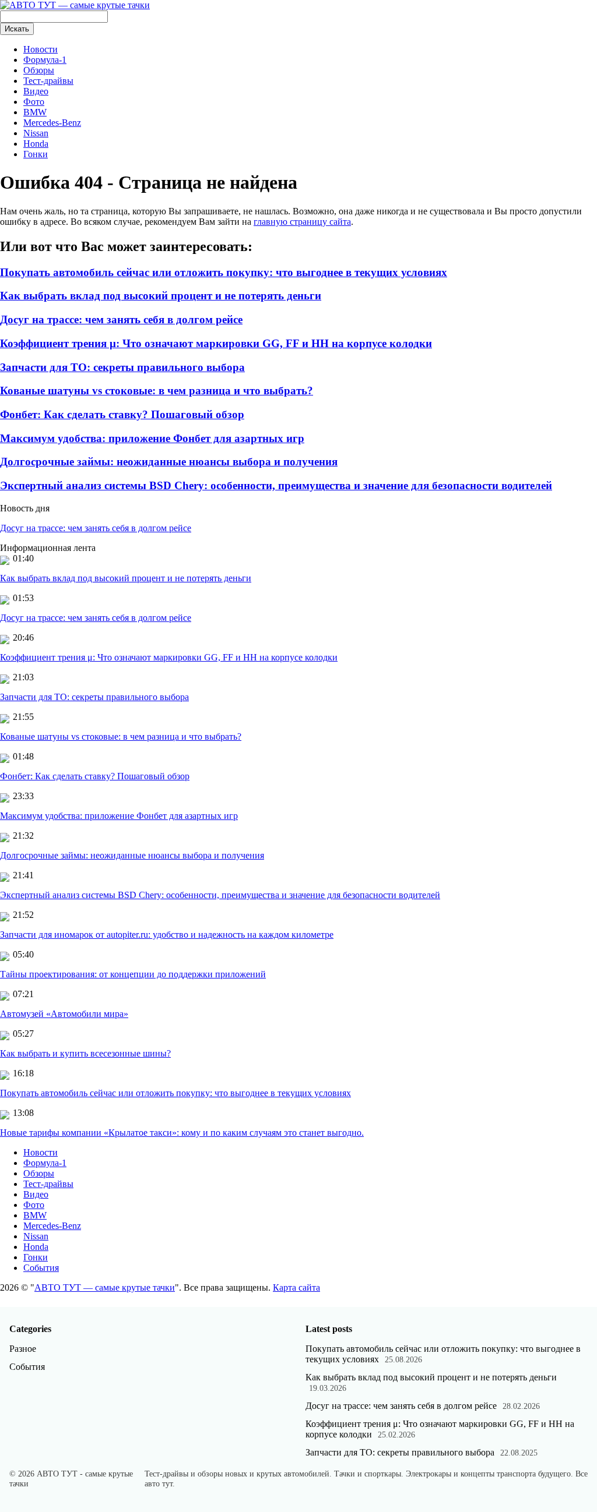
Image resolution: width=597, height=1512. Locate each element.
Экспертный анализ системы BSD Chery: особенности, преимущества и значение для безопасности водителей (276, 485)
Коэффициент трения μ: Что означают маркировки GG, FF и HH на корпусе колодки (216, 343)
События (41, 1268)
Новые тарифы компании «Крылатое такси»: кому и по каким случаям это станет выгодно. (182, 1132)
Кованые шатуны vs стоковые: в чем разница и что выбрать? (156, 390)
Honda (35, 144)
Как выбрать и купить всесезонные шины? (85, 1053)
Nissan (35, 133)
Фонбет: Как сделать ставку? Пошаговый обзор (122, 414)
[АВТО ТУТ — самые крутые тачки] (75, 5)
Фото (33, 102)
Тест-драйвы (48, 81)
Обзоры (38, 70)
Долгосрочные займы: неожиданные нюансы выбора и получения (169, 461)
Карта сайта (296, 1287)
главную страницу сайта (302, 222)
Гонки (35, 154)
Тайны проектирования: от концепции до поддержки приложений (133, 974)
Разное (22, 1349)
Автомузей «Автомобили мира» (64, 1014)
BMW (35, 112)
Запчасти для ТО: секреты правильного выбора (122, 367)
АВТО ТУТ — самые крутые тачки (104, 1287)
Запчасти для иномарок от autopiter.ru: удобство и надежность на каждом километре (166, 934)
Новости (40, 49)
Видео (35, 91)
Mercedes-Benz (52, 123)
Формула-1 (44, 60)
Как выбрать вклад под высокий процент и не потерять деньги (160, 295)
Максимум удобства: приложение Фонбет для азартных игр (152, 438)
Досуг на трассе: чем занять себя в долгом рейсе (121, 319)
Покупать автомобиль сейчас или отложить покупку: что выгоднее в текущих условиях (223, 272)
